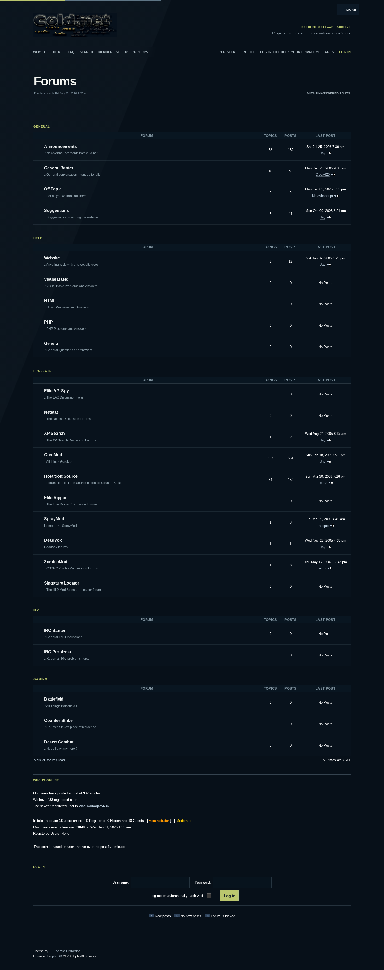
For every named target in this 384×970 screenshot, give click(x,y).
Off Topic (53, 189)
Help (37, 238)
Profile (248, 52)
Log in (345, 52)
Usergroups (136, 52)
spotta (322, 483)
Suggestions (56, 210)
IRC (36, 610)
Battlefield (53, 699)
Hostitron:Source (61, 476)
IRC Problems (57, 652)
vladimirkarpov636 (94, 806)
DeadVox (53, 540)
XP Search (54, 433)
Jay (322, 153)
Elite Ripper (55, 497)
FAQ (71, 52)
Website (40, 52)
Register (227, 52)
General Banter (58, 168)
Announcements (60, 146)
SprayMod (54, 519)
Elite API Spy (56, 391)
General (41, 126)
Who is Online (46, 780)
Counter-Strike (58, 720)
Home (58, 52)
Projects (42, 370)
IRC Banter (54, 630)
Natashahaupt (322, 196)
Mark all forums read (49, 760)
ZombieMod (55, 561)
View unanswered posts (328, 93)
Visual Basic (56, 279)
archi (322, 568)
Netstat (51, 412)
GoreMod (53, 455)
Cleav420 (323, 174)
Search (87, 52)
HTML (50, 300)
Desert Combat (58, 742)
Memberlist (109, 52)
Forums (55, 81)
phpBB (57, 956)
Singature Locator (61, 583)
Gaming (40, 679)
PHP (48, 322)
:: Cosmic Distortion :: (67, 951)
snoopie (323, 526)
